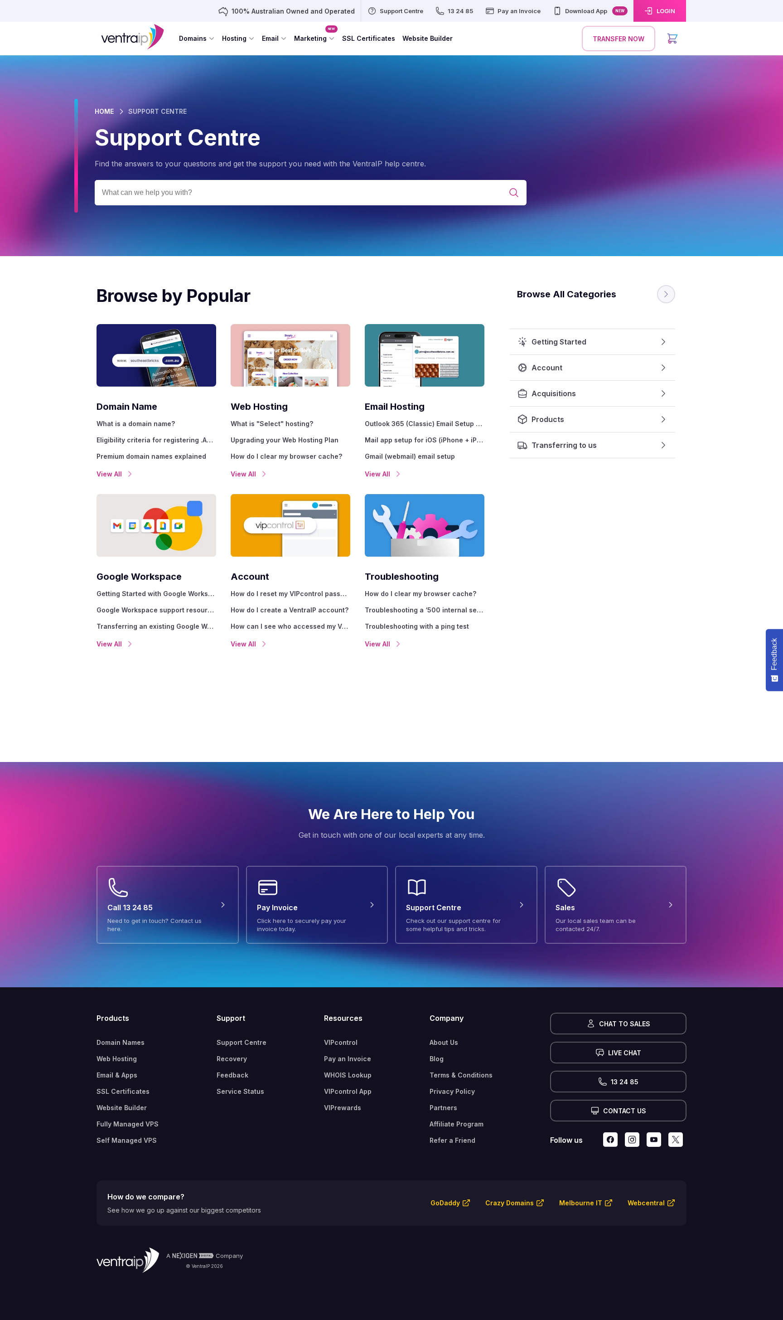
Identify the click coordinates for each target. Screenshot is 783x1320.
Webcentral (646, 1203)
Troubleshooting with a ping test (417, 626)
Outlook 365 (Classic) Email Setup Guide (424, 423)
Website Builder (122, 1107)
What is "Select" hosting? (272, 423)
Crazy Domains (509, 1203)
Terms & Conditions (461, 1075)
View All (109, 474)
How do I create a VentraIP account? (289, 610)
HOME (104, 111)
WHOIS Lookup (348, 1075)
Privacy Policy (452, 1091)
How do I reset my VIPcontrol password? (290, 593)
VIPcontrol (341, 1042)
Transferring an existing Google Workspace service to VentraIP (156, 626)
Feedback (232, 1075)
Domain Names (121, 1042)
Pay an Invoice (347, 1059)
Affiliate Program (456, 1124)
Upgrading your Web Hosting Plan (284, 440)
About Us (444, 1042)
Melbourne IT (580, 1203)
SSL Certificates (123, 1091)
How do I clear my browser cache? (286, 456)
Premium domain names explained (151, 456)
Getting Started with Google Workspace (156, 593)
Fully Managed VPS (128, 1124)
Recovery (232, 1059)
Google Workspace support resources (156, 610)
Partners (443, 1107)
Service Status (240, 1091)
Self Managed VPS (127, 1140)
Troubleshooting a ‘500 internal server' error (424, 610)
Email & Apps (117, 1075)
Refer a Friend (452, 1140)
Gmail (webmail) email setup (410, 456)
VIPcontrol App (348, 1091)
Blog (437, 1059)
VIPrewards (342, 1107)
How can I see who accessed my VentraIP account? (290, 626)
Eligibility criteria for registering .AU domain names (156, 440)
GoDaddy (445, 1203)
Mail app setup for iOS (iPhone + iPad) (424, 440)
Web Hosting (117, 1059)
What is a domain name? (136, 423)
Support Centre (241, 1042)
